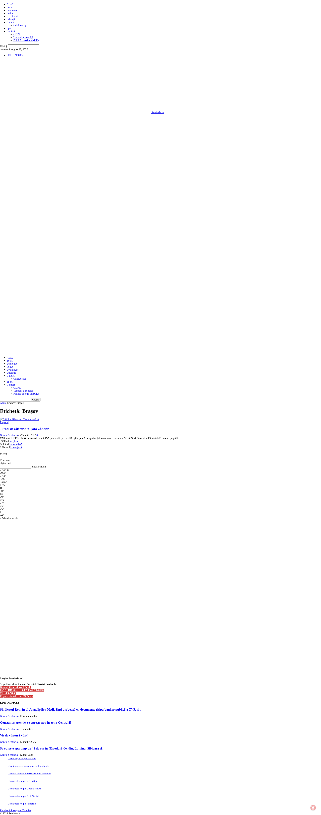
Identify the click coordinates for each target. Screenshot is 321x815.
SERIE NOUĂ (15, 55)
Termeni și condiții (23, 37)
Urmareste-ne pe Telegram (22, 803)
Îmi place (13, 441)
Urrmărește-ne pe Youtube (22, 758)
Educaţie (11, 19)
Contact (11, 31)
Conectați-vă (15, 444)
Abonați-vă (16, 447)
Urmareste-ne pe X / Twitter (22, 781)
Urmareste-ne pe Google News (24, 788)
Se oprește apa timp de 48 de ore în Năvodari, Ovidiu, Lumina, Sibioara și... (52, 748)
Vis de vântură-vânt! (14, 735)
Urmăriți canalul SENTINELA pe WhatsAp (29, 773)
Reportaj (4, 422)
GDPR (17, 34)
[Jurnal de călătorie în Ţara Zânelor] (19, 419)
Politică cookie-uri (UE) (26, 40)
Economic (12, 10)
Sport (9, 28)
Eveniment (12, 16)
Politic (10, 13)
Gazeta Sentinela (9, 435)
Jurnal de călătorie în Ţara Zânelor (24, 429)
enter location (39, 466)
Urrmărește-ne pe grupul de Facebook (28, 766)
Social (10, 7)
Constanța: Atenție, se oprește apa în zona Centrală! (35, 722)
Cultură (11, 22)
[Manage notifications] (313, 807)
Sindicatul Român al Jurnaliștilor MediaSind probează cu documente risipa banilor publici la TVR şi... (70, 709)
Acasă (10, 4)
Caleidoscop (19, 25)
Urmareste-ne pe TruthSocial (23, 796)
